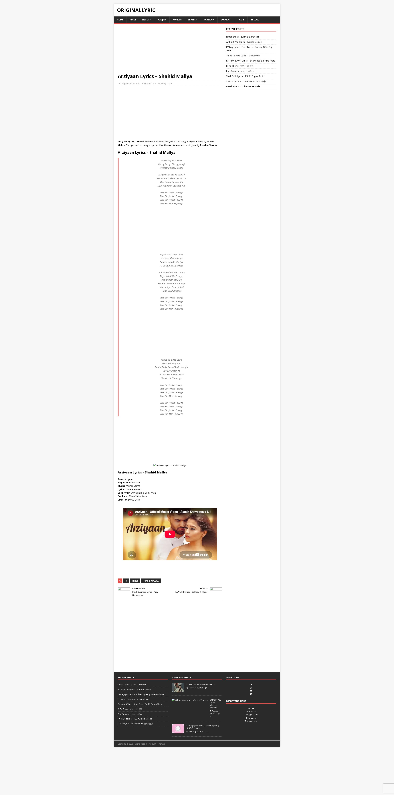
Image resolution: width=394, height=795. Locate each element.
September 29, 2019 (131, 83)
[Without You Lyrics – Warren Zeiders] (190, 700)
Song (163, 83)
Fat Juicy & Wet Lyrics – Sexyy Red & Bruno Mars (250, 60)
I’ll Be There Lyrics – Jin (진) (239, 65)
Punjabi (161, 19)
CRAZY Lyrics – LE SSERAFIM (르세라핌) (246, 81)
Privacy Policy (251, 714)
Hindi (133, 19)
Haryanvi (208, 19)
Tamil (240, 19)
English (146, 19)
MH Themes (159, 744)
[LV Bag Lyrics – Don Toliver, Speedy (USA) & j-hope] (178, 731)
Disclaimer (251, 718)
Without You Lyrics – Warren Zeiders (244, 41)
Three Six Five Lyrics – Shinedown (243, 55)
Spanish (192, 19)
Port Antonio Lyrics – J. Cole (240, 71)
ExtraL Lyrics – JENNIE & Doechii (242, 36)
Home (120, 19)
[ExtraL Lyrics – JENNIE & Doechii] (178, 690)
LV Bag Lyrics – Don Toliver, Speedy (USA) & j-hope (141, 694)
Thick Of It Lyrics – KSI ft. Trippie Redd (245, 76)
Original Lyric (150, 83)
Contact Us (251, 711)
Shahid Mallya (151, 581)
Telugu (255, 19)
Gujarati (226, 19)
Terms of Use (251, 721)
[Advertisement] (170, 50)
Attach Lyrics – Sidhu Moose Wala (243, 86)
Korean (177, 19)
